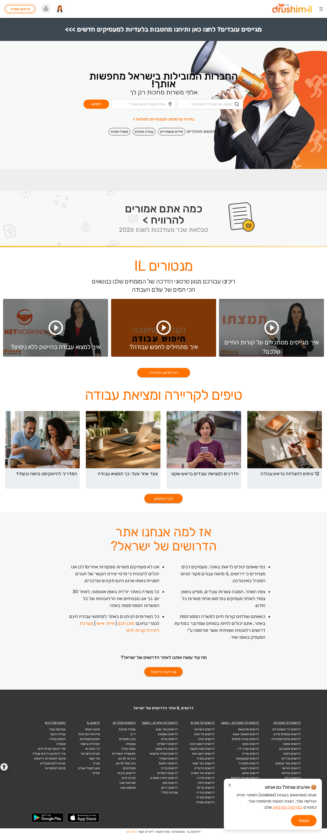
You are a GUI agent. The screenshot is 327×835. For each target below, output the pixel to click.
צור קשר (94, 758)
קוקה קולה (128, 749)
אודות (96, 773)
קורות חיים (129, 778)
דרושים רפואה (249, 768)
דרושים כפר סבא (204, 763)
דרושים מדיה (250, 753)
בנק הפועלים (127, 739)
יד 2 (133, 734)
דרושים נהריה (205, 792)
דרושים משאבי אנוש (246, 734)
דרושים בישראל (204, 729)
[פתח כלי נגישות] (4, 767)
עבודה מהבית (144, 131)
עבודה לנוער (58, 734)
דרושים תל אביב (204, 734)
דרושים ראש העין (203, 753)
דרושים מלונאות (248, 729)
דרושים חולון (206, 739)
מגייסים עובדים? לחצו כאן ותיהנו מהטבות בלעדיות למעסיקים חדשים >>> (163, 29)
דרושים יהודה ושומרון (164, 778)
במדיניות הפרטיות (287, 807)
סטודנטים (129, 768)
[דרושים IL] (292, 9)
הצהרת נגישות (90, 744)
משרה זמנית (119, 131)
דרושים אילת (169, 739)
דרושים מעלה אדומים (164, 753)
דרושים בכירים (291, 758)
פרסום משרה (20, 9)
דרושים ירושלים (167, 744)
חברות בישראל (90, 753)
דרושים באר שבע (167, 729)
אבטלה (61, 744)
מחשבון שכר (128, 787)
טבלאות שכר (127, 783)
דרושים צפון (170, 783)
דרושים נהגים (127, 773)
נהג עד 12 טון (127, 758)
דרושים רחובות (168, 763)
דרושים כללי (292, 778)
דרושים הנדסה (291, 773)
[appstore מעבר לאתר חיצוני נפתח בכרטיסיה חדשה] (83, 817)
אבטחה (131, 744)
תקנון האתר (92, 729)
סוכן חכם (126, 623)
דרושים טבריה (205, 797)
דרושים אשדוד (168, 758)
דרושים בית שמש (167, 749)
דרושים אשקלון (168, 734)
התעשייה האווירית (124, 753)
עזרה (96, 763)
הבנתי (303, 820)
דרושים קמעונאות (247, 758)
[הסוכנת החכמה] (60, 9)
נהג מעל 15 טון (126, 763)
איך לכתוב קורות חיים (52, 749)
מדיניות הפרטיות (89, 734)
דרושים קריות (206, 787)
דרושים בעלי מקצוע (288, 763)
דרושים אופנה (292, 744)
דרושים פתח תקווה (202, 749)
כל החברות (92, 749)
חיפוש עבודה (57, 739)
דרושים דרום (169, 787)
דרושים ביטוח (292, 753)
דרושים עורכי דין (248, 749)
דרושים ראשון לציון (202, 744)
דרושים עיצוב (250, 744)
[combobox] (210, 104)
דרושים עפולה (205, 802)
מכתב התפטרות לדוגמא (50, 758)
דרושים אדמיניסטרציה (286, 739)
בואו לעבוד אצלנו (89, 768)
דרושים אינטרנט (290, 749)
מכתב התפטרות (55, 768)
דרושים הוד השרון (203, 773)
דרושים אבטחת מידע (287, 734)
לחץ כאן (131, 831)
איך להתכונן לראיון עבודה (49, 753)
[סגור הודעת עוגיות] (229, 786)
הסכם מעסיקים (90, 739)
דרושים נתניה (206, 758)
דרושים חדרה (206, 778)
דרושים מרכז (169, 768)
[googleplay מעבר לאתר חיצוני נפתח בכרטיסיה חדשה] (48, 817)
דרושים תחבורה (249, 763)
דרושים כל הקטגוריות (286, 729)
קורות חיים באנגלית (53, 763)
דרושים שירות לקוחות (245, 778)
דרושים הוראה (291, 768)
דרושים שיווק (250, 773)
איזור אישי (105, 623)
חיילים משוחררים (171, 131)
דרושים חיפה (206, 783)
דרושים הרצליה (204, 768)
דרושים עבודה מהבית (245, 739)
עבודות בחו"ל (169, 792)
